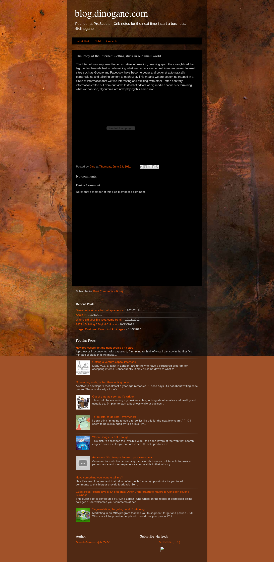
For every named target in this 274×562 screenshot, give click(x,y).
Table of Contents (106, 41)
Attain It (80, 314)
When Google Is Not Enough (110, 437)
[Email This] (142, 167)
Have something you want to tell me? (99, 477)
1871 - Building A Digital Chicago (96, 324)
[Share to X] (149, 167)
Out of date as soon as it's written (113, 396)
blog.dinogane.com (111, 12)
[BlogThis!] (145, 167)
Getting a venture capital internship (114, 361)
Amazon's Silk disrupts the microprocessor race (122, 457)
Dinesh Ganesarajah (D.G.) (93, 542)
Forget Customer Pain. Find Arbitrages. (101, 329)
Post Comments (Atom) (108, 291)
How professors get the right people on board (104, 347)
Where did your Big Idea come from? (99, 319)
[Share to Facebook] (153, 167)
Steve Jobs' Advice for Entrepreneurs (99, 310)
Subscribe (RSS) (169, 542)
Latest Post (82, 41)
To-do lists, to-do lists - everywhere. (114, 416)
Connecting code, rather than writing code (102, 382)
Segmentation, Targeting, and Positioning (118, 509)
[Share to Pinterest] (157, 167)
